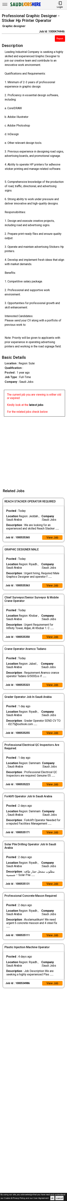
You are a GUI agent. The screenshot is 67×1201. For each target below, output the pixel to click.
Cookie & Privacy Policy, (15, 1198)
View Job (52, 537)
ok (52, 1198)
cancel (59, 1198)
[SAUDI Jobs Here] (25, 6)
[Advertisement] (33, 450)
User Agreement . (41, 1198)
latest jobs (36, 405)
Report (59, 38)
